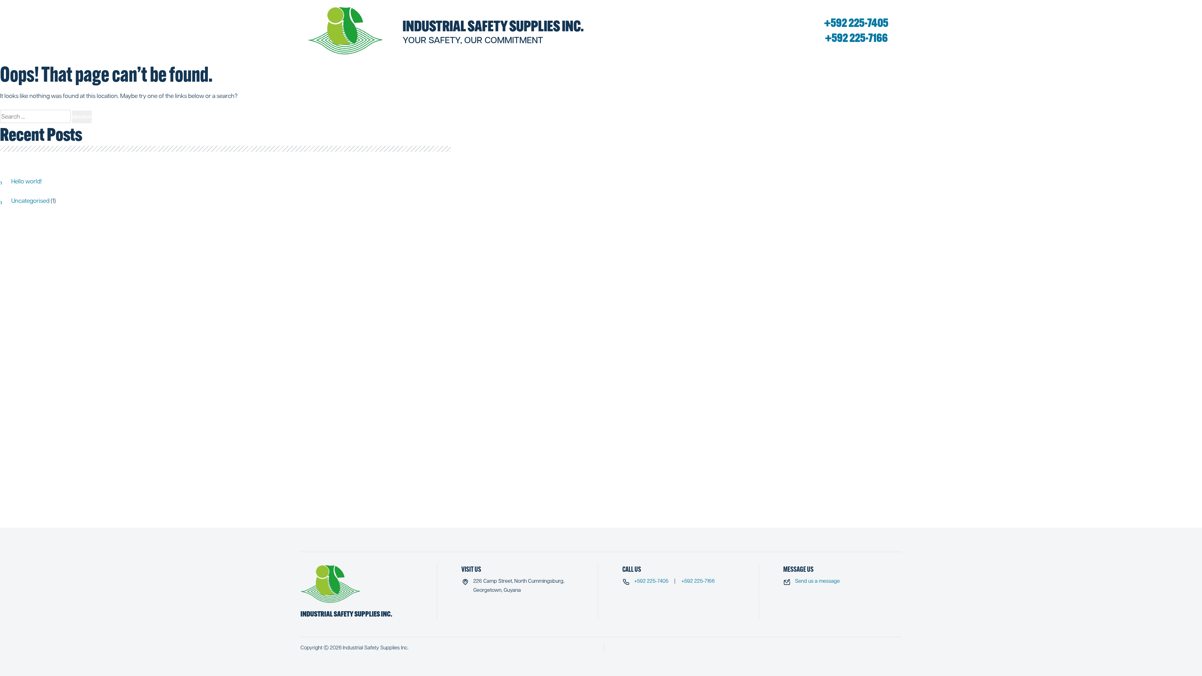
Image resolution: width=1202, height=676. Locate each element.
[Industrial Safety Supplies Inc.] (345, 30)
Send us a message (817, 580)
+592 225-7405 (856, 22)
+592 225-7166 (856, 37)
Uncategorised (30, 200)
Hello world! (26, 181)
